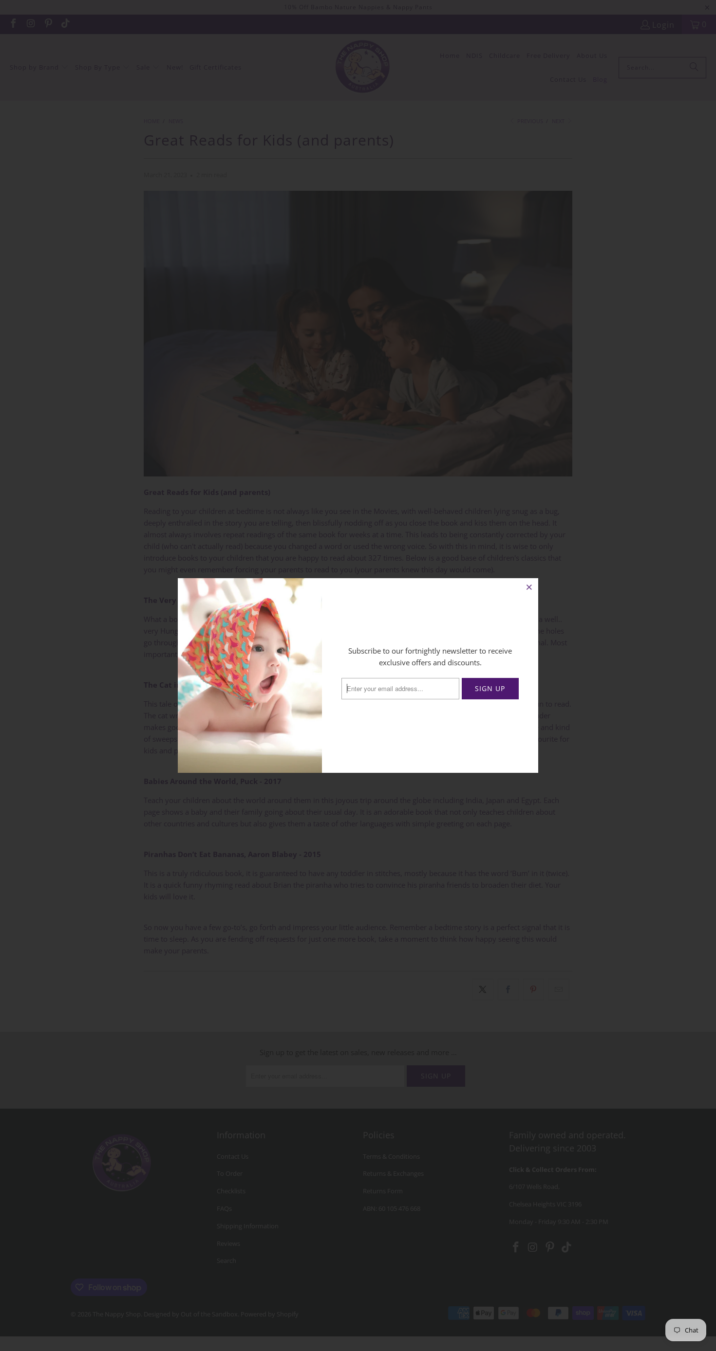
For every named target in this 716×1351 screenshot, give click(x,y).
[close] (529, 587)
